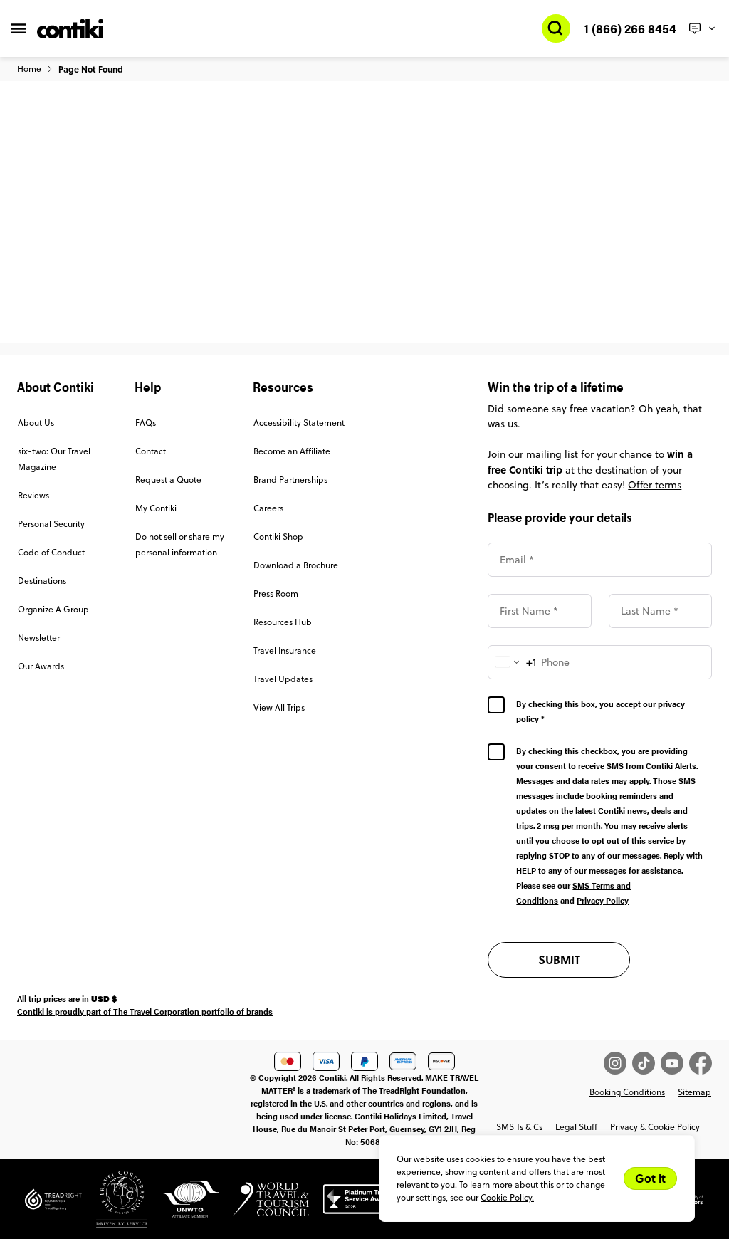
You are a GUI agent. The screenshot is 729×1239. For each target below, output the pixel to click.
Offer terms (654, 485)
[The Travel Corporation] (114, 1205)
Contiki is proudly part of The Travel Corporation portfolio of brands (145, 1011)
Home (29, 69)
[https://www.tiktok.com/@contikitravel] (646, 1063)
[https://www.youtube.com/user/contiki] (675, 1063)
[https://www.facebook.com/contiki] (700, 1063)
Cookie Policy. (507, 1197)
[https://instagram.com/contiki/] (618, 1063)
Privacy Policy (603, 900)
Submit (559, 959)
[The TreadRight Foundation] (53, 1205)
